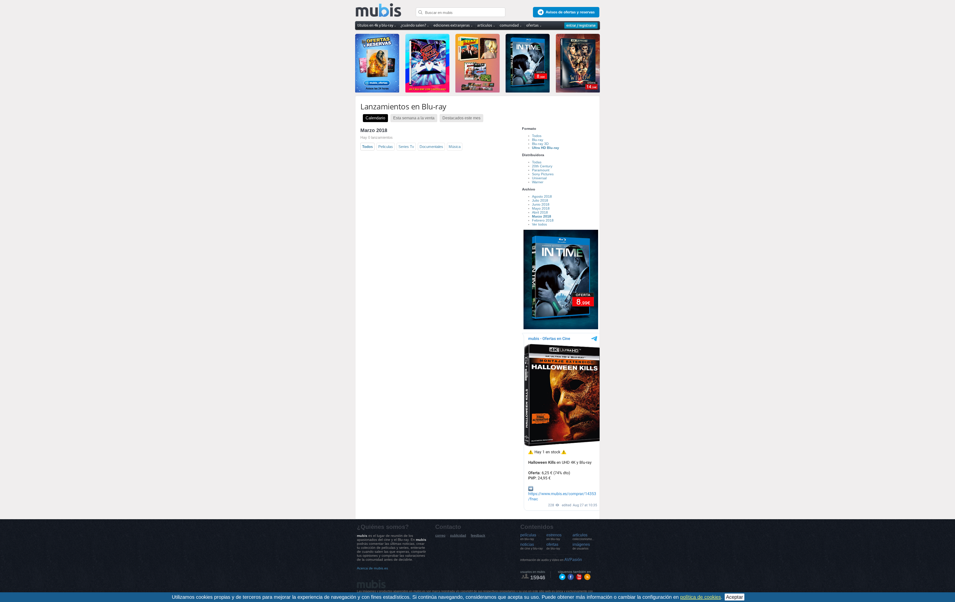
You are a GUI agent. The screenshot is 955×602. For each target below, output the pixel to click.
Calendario (375, 118)
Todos (367, 146)
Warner (537, 182)
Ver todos (539, 224)
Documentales (431, 146)
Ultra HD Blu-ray (545, 148)
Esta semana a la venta (413, 118)
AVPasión (551, 559)
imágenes (581, 546)
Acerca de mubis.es (372, 568)
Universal (539, 178)
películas (528, 537)
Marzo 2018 (541, 216)
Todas (536, 162)
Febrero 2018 (543, 220)
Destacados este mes (461, 118)
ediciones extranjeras (451, 25)
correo (440, 535)
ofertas (553, 546)
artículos (583, 537)
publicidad (458, 535)
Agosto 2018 (542, 196)
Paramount (540, 170)
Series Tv (406, 146)
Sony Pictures (543, 174)
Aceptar (734, 597)
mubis (379, 10)
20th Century (542, 166)
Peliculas (385, 146)
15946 (537, 577)
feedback (478, 535)
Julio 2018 (540, 200)
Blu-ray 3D (540, 144)
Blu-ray (537, 140)
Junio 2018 (540, 204)
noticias (531, 546)
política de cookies (700, 597)
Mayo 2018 (541, 208)
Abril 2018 (540, 212)
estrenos (554, 537)
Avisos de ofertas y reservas (570, 12)
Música (455, 146)
